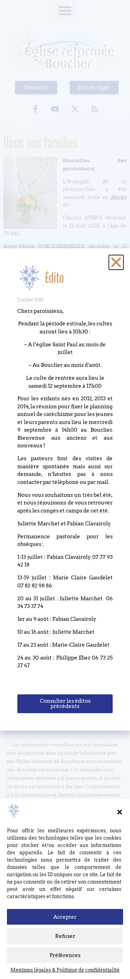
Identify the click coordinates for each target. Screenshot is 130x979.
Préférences (65, 955)
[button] (119, 812)
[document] (65, 489)
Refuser (65, 936)
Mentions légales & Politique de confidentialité (65, 970)
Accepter (65, 917)
